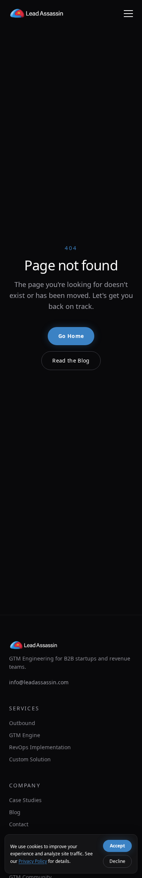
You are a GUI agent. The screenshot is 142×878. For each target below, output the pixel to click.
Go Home (71, 335)
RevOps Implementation (40, 747)
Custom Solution (30, 759)
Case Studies (25, 800)
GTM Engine (24, 735)
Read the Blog (71, 360)
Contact (18, 824)
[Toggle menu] (128, 13)
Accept (117, 846)
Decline (117, 861)
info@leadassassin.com (39, 682)
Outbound (22, 723)
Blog (14, 812)
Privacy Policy (33, 861)
